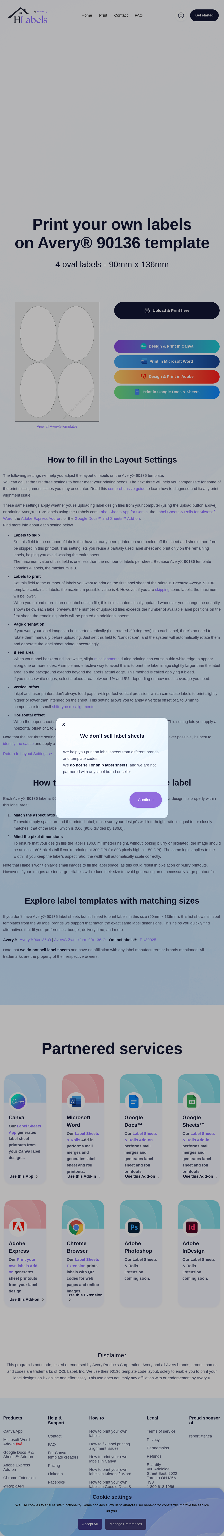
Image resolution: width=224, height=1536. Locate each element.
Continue (146, 800)
